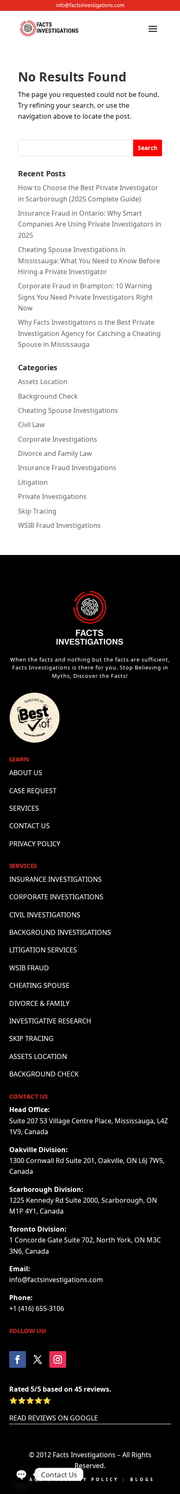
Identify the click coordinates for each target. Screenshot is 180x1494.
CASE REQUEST (33, 790)
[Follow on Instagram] (57, 1359)
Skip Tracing (37, 511)
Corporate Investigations (57, 439)
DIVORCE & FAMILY (39, 1003)
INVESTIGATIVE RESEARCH (50, 1021)
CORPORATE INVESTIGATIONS (56, 896)
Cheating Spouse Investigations (68, 410)
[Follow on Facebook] (17, 1359)
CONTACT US (29, 825)
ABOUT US (25, 772)
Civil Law (31, 424)
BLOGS (142, 1479)
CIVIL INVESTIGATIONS (44, 914)
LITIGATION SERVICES (43, 949)
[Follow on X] (37, 1359)
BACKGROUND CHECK (44, 1074)
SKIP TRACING (31, 1038)
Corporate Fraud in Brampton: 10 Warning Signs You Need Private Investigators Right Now (85, 297)
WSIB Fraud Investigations (59, 525)
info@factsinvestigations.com (90, 5)
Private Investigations (52, 496)
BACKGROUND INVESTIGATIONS (60, 932)
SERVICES (24, 808)
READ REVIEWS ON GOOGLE (53, 1418)
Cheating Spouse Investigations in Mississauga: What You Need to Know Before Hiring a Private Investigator (89, 260)
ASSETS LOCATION (38, 1056)
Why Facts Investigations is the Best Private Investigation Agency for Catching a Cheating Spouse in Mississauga (89, 333)
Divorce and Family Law (55, 453)
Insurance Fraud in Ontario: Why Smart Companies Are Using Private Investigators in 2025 (89, 224)
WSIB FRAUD (29, 967)
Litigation (33, 482)
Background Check (48, 396)
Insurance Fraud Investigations (67, 467)
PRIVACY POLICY (34, 843)
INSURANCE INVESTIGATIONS (55, 879)
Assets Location (42, 381)
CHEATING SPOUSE (39, 985)
